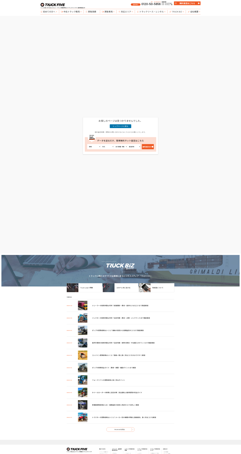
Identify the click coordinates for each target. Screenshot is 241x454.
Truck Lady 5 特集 (86, 288)
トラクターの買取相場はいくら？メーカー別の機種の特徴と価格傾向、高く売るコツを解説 (124, 417)
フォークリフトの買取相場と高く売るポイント (108, 380)
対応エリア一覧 (155, 453)
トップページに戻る (120, 126)
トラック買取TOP (104, 451)
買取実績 (92, 11)
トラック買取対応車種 (130, 449)
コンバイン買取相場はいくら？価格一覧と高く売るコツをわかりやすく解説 (118, 355)
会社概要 (194, 11)
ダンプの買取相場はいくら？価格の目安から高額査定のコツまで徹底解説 (118, 330)
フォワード (128, 453)
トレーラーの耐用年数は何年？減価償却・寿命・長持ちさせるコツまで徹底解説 (120, 305)
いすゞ (140, 453)
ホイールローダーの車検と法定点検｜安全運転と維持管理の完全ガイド (117, 392)
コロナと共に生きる (123, 288)
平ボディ (115, 453)
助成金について (157, 288)
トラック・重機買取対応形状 (117, 449)
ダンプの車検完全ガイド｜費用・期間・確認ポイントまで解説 (114, 368)
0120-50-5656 (151, 3)
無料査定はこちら (187, 3)
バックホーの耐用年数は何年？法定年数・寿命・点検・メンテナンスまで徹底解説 (121, 318)
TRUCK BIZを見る (119, 429)
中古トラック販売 (72, 11)
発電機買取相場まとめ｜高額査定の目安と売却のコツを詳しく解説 (115, 405)
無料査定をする (148, 147)
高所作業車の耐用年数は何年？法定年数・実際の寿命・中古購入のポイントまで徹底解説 (123, 343)
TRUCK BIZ (177, 11)
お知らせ (165, 449)
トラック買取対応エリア (155, 449)
